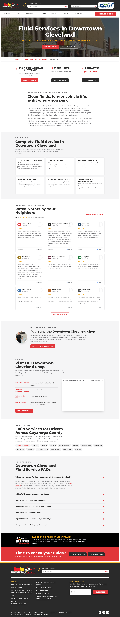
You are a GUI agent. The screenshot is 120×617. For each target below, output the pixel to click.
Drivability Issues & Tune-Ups (21, 594)
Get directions (90, 80)
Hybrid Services (42, 593)
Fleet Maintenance (44, 588)
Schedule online (50, 46)
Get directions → (24, 411)
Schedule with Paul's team (43, 346)
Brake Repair (16, 587)
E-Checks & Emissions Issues (19, 599)
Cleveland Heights (42, 449)
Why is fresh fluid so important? (28, 513)
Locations (24, 59)
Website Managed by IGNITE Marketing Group (29, 614)
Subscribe (100, 592)
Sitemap (53, 612)
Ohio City (35, 445)
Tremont (44, 445)
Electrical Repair (18, 604)
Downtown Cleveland (38, 59)
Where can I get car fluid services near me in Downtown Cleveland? (43, 477)
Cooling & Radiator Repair (22, 590)
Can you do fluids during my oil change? (31, 525)
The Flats (53, 445)
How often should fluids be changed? (30, 500)
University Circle (86, 445)
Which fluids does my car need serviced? (32, 494)
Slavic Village (98, 445)
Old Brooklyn (20, 449)
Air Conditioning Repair (21, 584)
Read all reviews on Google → (95, 214)
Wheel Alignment (43, 599)
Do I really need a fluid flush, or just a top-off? (33, 506)
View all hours (60, 80)
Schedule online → (23, 172)
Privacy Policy (65, 612)
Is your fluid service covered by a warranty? (33, 519)
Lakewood (31, 449)
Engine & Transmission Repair (45, 583)
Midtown (75, 445)
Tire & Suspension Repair (46, 596)
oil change (31, 126)
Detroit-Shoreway (64, 445)
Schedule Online (105, 14)
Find (65, 6)
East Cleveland (67, 449)
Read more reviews (60, 314)
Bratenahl (78, 449)
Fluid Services (42, 590)
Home (17, 59)
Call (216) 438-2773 (69, 46)
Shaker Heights (55, 449)
